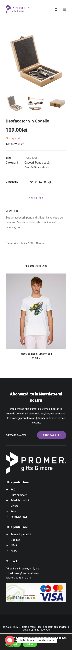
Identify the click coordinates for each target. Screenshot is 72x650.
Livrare (14, 505)
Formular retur (19, 516)
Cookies (15, 539)
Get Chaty (10, 646)
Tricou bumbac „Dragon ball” (36, 353)
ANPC (14, 550)
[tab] (36, 199)
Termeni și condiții (21, 534)
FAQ (13, 489)
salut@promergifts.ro (26, 573)
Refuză (29, 644)
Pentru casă (42, 162)
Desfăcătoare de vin (36, 167)
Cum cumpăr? (19, 495)
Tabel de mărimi (20, 500)
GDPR (14, 545)
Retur (14, 511)
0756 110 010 (23, 577)
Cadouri (29, 162)
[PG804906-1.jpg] (36, 61)
